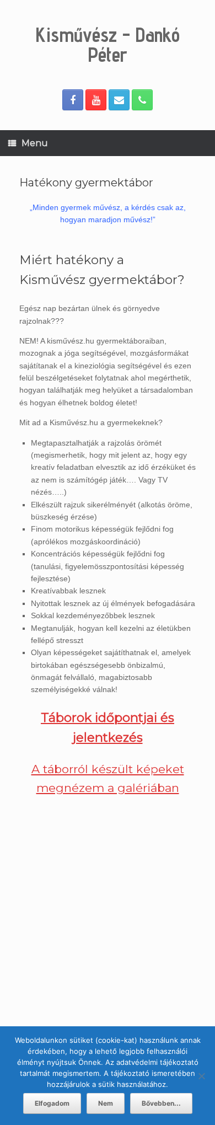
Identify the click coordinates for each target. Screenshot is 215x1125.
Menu (35, 143)
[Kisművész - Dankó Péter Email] (119, 99)
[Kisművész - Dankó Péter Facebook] (72, 99)
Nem (105, 1103)
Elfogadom (52, 1103)
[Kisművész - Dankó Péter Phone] (142, 99)
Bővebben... (161, 1103)
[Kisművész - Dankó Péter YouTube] (95, 99)
